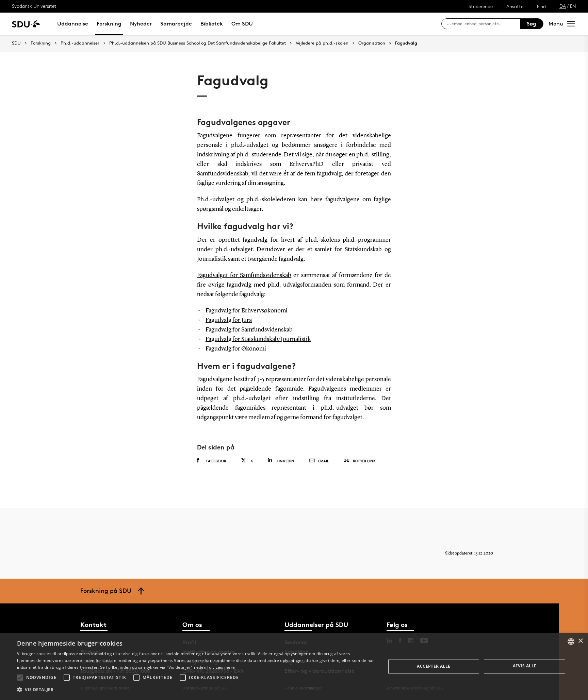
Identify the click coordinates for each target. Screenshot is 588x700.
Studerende (481, 6)
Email (323, 460)
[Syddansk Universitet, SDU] (26, 23)
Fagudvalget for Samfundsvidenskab (244, 275)
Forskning (109, 23)
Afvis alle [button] (525, 666)
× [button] (580, 641)
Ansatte (514, 6)
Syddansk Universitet (34, 6)
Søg (531, 23)
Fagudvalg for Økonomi (236, 349)
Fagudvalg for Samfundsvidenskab (249, 330)
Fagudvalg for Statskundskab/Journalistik (258, 339)
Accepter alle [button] (433, 666)
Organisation (371, 43)
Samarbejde (176, 23)
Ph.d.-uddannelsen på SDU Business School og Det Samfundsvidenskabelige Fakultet (197, 43)
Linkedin (285, 460)
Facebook (216, 460)
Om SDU (242, 23)
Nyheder (141, 23)
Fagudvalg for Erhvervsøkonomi (247, 311)
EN (573, 6)
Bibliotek (211, 23)
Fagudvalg (406, 43)
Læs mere (225, 667)
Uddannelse (72, 23)
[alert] (294, 666)
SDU (16, 43)
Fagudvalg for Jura (229, 320)
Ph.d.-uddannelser (80, 43)
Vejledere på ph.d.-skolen (322, 43)
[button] (20, 677)
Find (541, 6)
